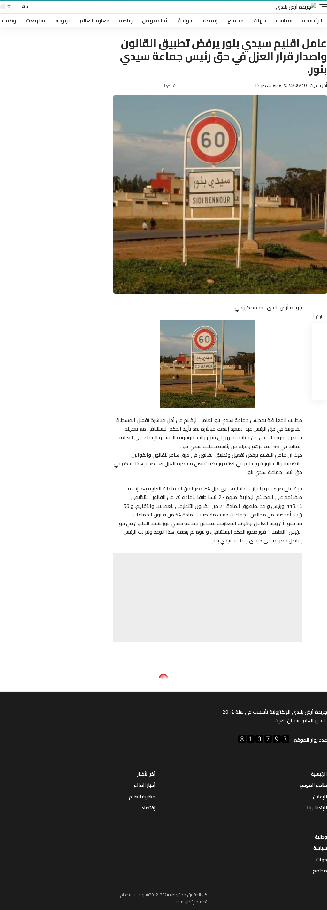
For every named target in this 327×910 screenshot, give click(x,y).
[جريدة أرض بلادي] (296, 6)
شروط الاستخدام (134, 895)
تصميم (201, 902)
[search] (35, 7)
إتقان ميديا (184, 902)
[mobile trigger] (321, 6)
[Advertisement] (207, 597)
